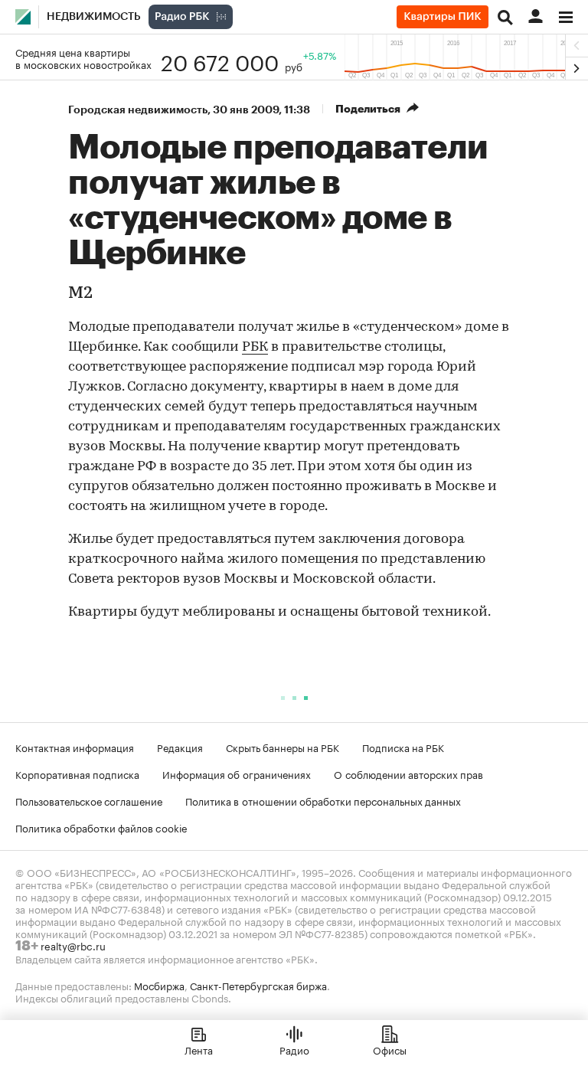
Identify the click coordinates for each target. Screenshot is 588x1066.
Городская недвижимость (137, 109)
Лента (199, 1049)
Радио (294, 1049)
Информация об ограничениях (236, 773)
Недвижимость (94, 16)
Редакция (180, 746)
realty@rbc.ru (73, 945)
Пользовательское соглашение (88, 800)
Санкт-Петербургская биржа (258, 984)
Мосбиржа (159, 984)
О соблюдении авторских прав (408, 773)
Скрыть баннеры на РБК (282, 746)
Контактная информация (74, 746)
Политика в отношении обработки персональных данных (323, 800)
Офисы (390, 1049)
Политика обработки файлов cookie (101, 827)
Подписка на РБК (403, 746)
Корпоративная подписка (77, 773)
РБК (255, 348)
